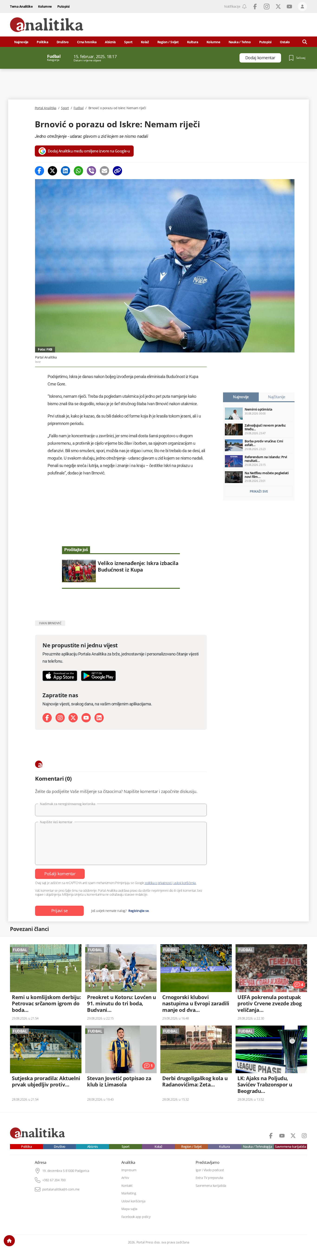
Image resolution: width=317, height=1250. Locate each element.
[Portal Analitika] (46, 24)
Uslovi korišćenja (133, 1201)
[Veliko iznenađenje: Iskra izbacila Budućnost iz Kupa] (121, 571)
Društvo (63, 42)
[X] (73, 717)
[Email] (104, 170)
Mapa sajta (129, 1209)
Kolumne (45, 6)
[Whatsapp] (78, 170)
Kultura (192, 42)
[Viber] (91, 170)
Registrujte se (138, 911)
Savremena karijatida (290, 1146)
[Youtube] (86, 717)
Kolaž (145, 42)
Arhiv (125, 1178)
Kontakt (127, 1186)
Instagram (266, 6)
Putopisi (63, 6)
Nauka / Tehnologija (257, 1146)
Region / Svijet (168, 42)
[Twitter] (52, 170)
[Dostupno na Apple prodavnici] (59, 676)
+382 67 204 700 (54, 1180)
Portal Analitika (45, 108)
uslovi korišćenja (184, 883)
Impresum (128, 1170)
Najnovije (21, 42)
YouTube (289, 6)
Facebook (255, 6)
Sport (128, 42)
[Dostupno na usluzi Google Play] (98, 676)
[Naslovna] (9, 1240)
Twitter (278, 6)
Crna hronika (87, 42)
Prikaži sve (259, 491)
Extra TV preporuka (209, 1178)
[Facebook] (39, 170)
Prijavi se (59, 910)
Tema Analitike (21, 6)
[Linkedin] (65, 170)
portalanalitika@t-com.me (61, 1189)
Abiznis (110, 42)
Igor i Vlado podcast (210, 1170)
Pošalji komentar (59, 873)
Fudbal (79, 108)
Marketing (128, 1193)
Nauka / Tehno (240, 42)
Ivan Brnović (50, 623)
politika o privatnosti (158, 883)
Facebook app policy (136, 1217)
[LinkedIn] (99, 717)
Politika (42, 42)
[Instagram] (60, 717)
